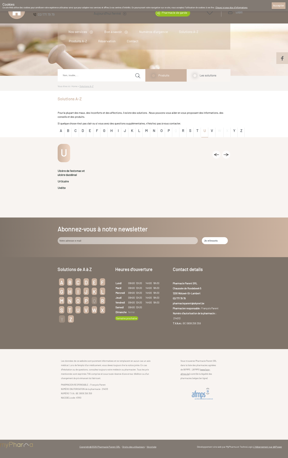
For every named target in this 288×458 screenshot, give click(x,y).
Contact (132, 41)
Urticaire (63, 181)
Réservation (107, 41)
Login (239, 11)
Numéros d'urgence (153, 32)
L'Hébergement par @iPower (267, 446)
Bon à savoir (113, 32)
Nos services (77, 32)
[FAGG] (203, 394)
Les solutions (208, 75)
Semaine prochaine (126, 318)
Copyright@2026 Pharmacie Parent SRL (100, 446)
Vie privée (151, 446)
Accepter (278, 5)
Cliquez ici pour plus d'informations (231, 7)
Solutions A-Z (188, 32)
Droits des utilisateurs (133, 446)
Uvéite (62, 187)
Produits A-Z (78, 41)
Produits (163, 75)
